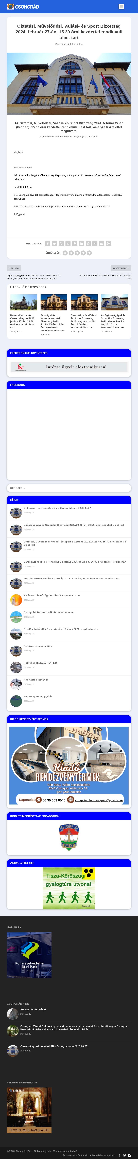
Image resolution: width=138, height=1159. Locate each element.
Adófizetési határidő (36, 679)
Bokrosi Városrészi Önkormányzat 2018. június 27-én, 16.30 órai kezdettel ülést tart (22, 321)
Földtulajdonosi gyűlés (38, 696)
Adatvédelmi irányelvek (102, 1155)
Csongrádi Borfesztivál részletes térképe (49, 612)
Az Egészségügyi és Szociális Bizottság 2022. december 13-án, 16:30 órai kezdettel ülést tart (113, 321)
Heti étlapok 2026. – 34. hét (40, 662)
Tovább (86, 906)
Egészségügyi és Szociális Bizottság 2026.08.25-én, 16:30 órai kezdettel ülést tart (74, 525)
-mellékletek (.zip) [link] (23, 187)
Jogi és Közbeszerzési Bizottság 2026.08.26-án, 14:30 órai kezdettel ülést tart (71, 578)
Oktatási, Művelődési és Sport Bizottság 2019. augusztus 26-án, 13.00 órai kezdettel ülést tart (84, 321)
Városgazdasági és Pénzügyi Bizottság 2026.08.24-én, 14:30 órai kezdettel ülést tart (75, 561)
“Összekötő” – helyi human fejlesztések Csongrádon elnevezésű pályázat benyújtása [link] (65, 206)
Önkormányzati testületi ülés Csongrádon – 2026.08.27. (58, 508)
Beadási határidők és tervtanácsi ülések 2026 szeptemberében (62, 629)
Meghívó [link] (18, 152)
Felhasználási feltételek (75, 1155)
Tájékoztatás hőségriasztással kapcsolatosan (52, 595)
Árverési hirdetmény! (33, 1009)
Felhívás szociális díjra (38, 646)
